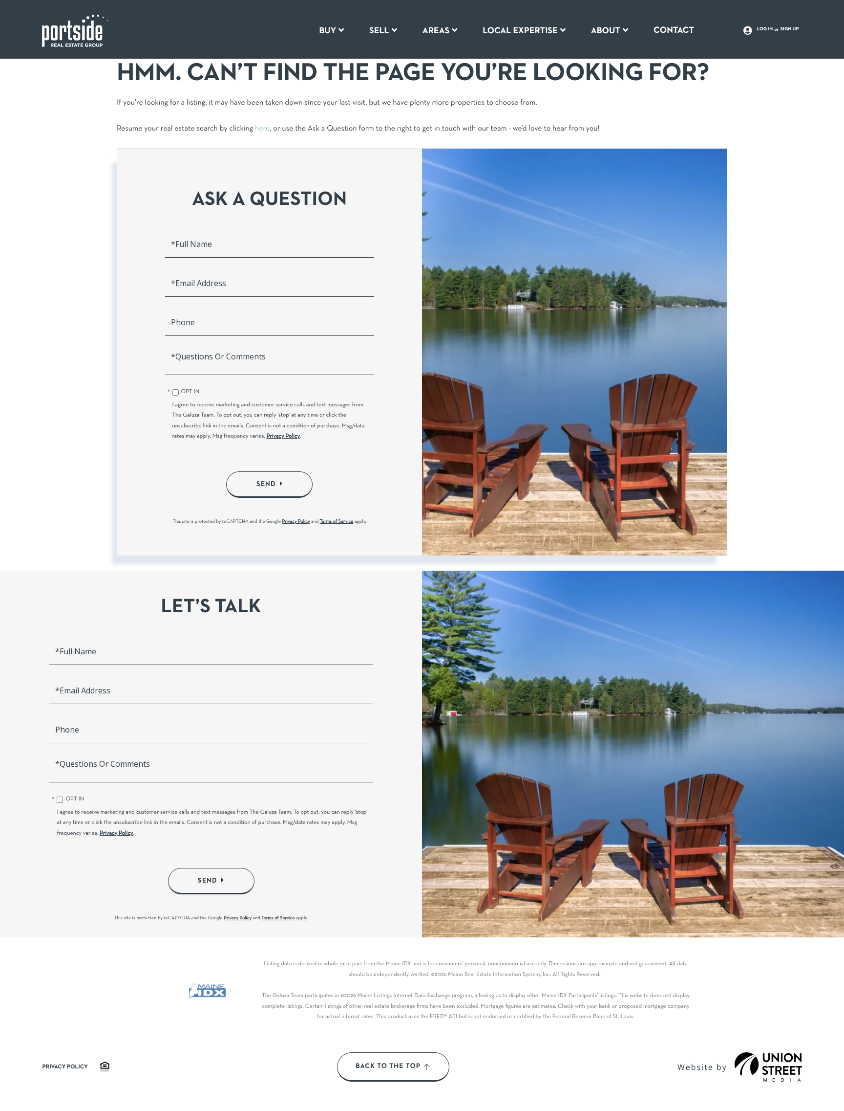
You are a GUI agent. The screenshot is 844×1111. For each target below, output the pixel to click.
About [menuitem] (605, 30)
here (262, 129)
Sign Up (790, 29)
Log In (765, 29)
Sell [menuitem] (379, 30)
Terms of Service (337, 521)
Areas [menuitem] (436, 30)
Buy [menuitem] (327, 30)
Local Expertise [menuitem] (520, 30)
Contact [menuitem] (674, 30)
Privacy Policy (283, 436)
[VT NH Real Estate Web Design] (768, 1067)
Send (266, 484)
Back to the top (388, 1066)
